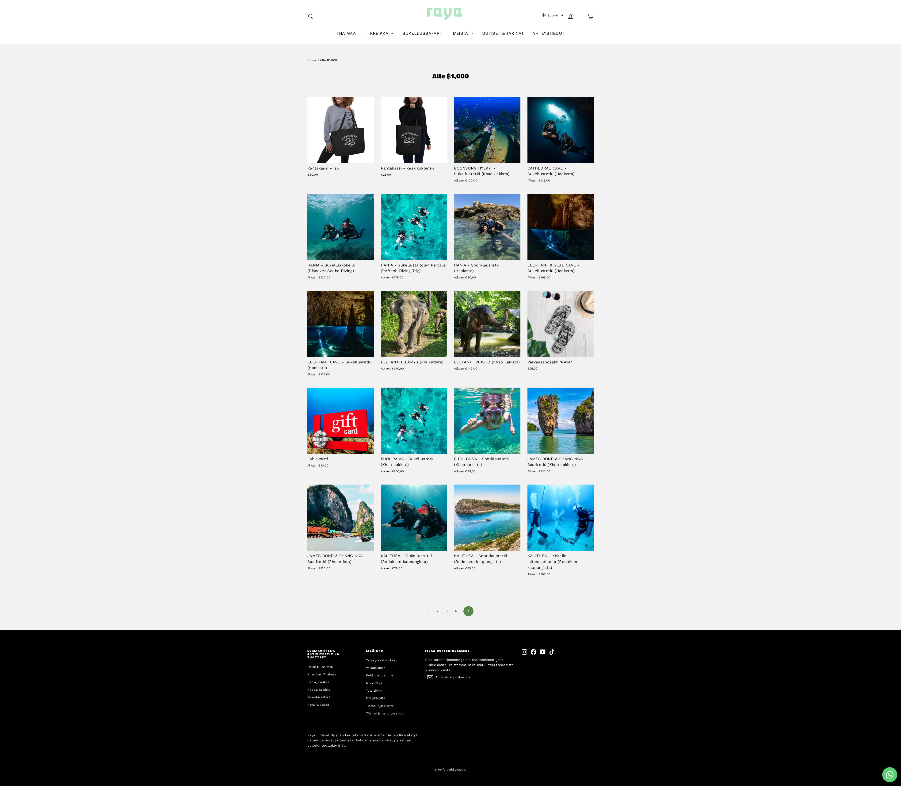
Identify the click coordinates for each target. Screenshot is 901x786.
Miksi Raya (374, 683)
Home (312, 60)
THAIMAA (346, 33)
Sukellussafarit (318, 697)
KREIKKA (380, 33)
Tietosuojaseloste (380, 706)
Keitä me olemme (379, 675)
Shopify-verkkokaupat (451, 769)
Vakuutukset (375, 668)
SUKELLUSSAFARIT (422, 33)
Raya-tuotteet (318, 704)
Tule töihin (374, 690)
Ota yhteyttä (375, 698)
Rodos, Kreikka (318, 689)
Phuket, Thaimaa (320, 667)
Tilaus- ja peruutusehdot (385, 713)
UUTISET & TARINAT (503, 33)
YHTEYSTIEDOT (549, 33)
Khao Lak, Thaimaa (321, 674)
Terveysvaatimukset (381, 660)
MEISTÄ (461, 33)
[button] (553, 15)
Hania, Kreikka (318, 682)
